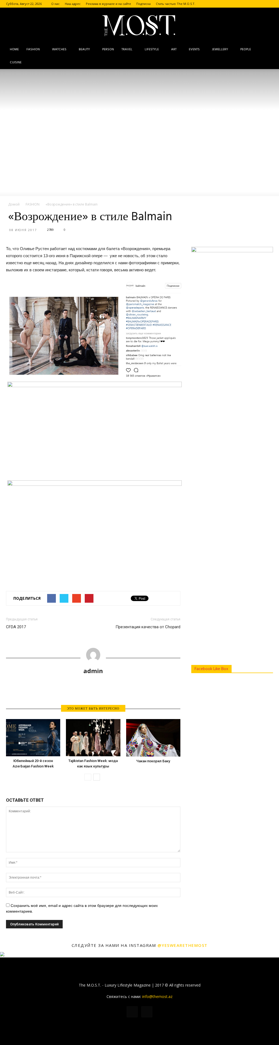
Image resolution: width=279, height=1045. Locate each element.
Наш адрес (73, 4)
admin (93, 671)
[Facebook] (260, 4)
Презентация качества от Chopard (148, 626)
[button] (266, 56)
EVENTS (194, 49)
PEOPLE (245, 49)
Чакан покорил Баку (153, 761)
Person (108, 49)
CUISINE (16, 62)
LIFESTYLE (152, 49)
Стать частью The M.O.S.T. (175, 4)
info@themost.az (157, 996)
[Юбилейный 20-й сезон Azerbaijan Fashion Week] (33, 737)
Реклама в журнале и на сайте (108, 4)
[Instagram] (269, 4)
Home (14, 49)
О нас (55, 4)
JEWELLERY (220, 49)
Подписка (143, 4)
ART (174, 49)
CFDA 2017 (16, 626)
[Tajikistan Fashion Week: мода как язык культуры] (93, 737)
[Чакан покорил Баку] (153, 738)
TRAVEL (127, 49)
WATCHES (59, 49)
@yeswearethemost (182, 945)
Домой (14, 204)
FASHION (33, 49)
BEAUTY (84, 49)
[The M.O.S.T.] (139, 25)
